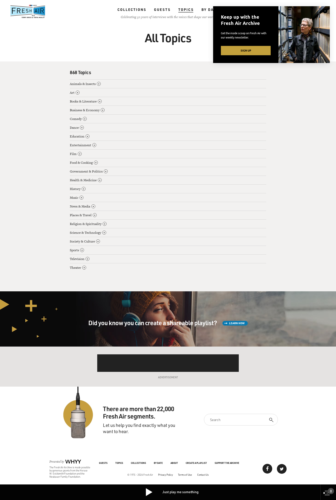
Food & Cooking (81, 162)
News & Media (80, 206)
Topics (186, 9)
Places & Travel (81, 215)
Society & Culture (82, 241)
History (75, 189)
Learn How (237, 323)
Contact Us (203, 474)
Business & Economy (85, 110)
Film (73, 153)
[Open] (99, 84)
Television (77, 259)
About (174, 462)
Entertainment (80, 145)
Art (72, 92)
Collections (131, 9)
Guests (162, 9)
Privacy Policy (165, 474)
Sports (74, 250)
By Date (210, 9)
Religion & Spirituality (86, 224)
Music (74, 197)
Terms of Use (185, 474)
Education (77, 136)
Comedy (76, 118)
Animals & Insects (83, 83)
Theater (75, 267)
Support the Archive (227, 462)
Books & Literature (83, 101)
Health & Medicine (83, 180)
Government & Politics (86, 171)
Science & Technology (85, 232)
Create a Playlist (196, 462)
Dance (74, 127)
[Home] (28, 11)
